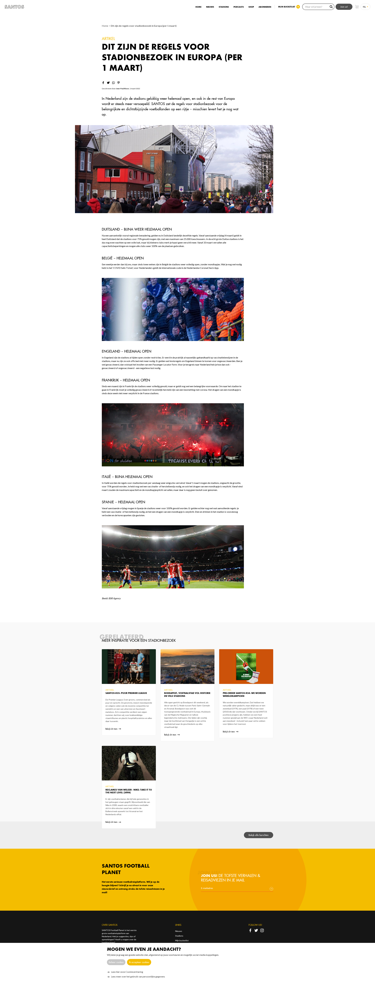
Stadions (224, 7)
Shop (251, 7)
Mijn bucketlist (182, 940)
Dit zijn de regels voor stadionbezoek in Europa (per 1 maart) (144, 25)
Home (198, 7)
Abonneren (265, 7)
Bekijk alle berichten (259, 835)
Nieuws (210, 7)
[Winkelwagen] (357, 7)
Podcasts (238, 7)
